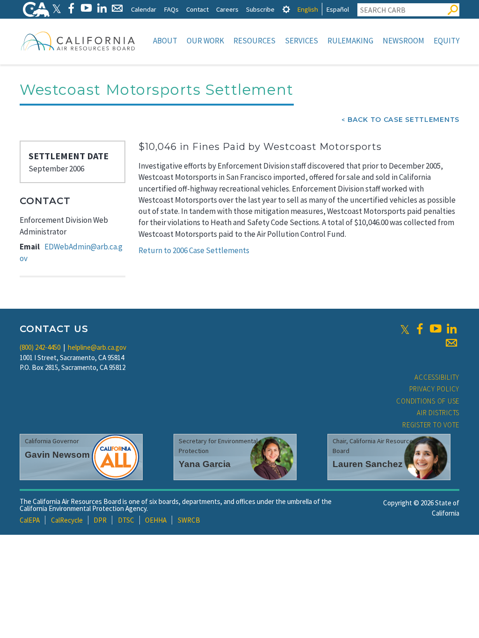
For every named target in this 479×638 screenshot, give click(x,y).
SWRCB (189, 520)
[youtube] (435, 329)
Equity (446, 40)
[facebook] (420, 329)
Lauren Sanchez (368, 464)
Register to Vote (430, 424)
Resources (254, 40)
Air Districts (438, 412)
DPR (100, 520)
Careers (227, 9)
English (307, 9)
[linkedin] (451, 329)
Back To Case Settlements (403, 119)
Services (301, 40)
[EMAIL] (117, 8)
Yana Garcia (205, 464)
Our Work (205, 40)
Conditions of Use (427, 401)
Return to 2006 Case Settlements (193, 250)
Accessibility (436, 377)
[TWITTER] (56, 8)
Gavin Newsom (57, 455)
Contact (197, 9)
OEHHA (156, 520)
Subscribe (260, 9)
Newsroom (403, 40)
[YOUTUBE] (86, 8)
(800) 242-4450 (40, 347)
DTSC (126, 520)
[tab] (286, 9)
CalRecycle (67, 520)
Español (337, 9)
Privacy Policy (434, 388)
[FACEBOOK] (71, 8)
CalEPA (30, 520)
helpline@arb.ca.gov (97, 347)
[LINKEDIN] (102, 8)
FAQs (171, 9)
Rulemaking (350, 40)
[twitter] (405, 329)
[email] (451, 343)
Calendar (143, 9)
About (165, 40)
